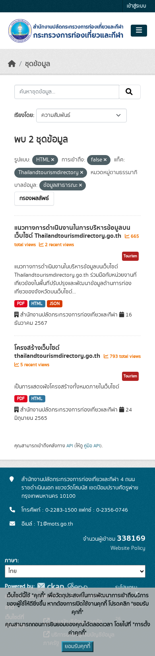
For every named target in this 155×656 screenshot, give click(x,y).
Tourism (130, 256)
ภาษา (11, 561)
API (69, 445)
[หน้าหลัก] (12, 64)
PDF (21, 304)
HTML (37, 304)
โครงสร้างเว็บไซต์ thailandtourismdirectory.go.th (58, 352)
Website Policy (127, 548)
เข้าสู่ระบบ (136, 6)
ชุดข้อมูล (37, 64)
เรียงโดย (23, 115)
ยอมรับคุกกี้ (77, 646)
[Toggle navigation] (139, 31)
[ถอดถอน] (52, 160)
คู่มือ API (92, 445)
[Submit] (130, 92)
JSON (55, 304)
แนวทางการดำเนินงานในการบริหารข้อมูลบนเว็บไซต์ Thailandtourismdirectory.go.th (72, 232)
